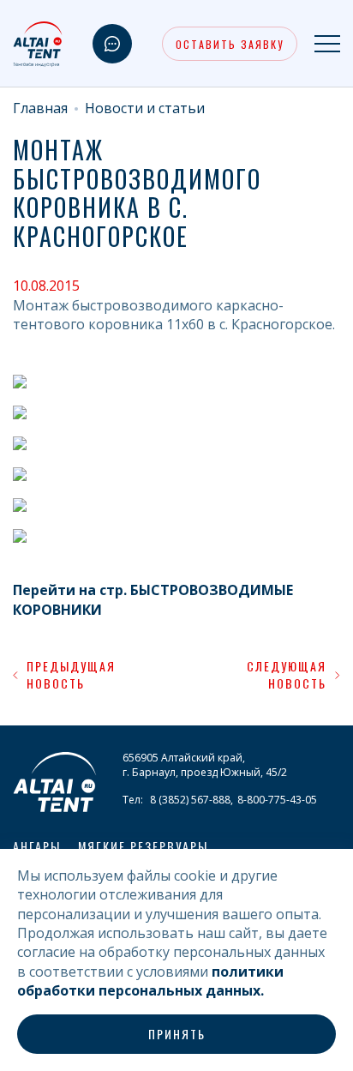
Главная (40, 108)
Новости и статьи (145, 108)
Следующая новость (286, 674)
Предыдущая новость (71, 674)
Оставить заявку (230, 44)
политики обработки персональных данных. (150, 981)
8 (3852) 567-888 (190, 799)
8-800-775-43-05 (277, 799)
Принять (177, 1034)
